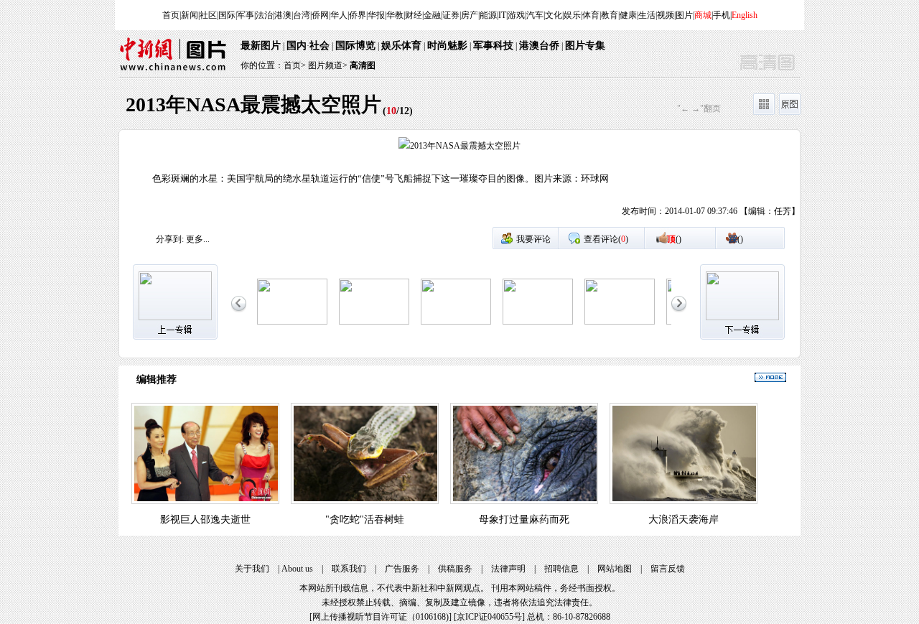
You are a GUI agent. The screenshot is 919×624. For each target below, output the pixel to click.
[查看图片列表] (764, 112)
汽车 (535, 15)
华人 (338, 15)
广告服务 (402, 569)
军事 (245, 15)
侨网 (320, 15)
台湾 (301, 15)
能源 (488, 15)
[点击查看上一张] (289, 181)
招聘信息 (561, 569)
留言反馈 (667, 569)
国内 (296, 45)
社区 (208, 15)
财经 (413, 15)
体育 (591, 15)
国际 (226, 15)
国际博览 (355, 45)
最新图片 (261, 45)
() (674, 239)
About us (297, 569)
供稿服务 (455, 569)
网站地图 (614, 569)
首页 (170, 15)
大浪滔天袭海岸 (683, 519)
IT (502, 15)
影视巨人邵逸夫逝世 (205, 519)
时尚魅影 (447, 45)
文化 (553, 15)
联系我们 (349, 569)
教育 (609, 15)
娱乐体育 (401, 45)
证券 (451, 15)
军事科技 (493, 45)
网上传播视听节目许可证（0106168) (380, 617)
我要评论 (533, 239)
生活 (647, 15)
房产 (469, 15)
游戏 (516, 15)
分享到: (170, 239)
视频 (665, 15)
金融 (432, 15)
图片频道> (327, 65)
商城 (703, 15)
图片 (684, 15)
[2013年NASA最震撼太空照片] (292, 322)
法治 (264, 15)
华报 (376, 15)
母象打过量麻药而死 (524, 519)
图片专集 (585, 45)
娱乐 (572, 15)
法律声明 (508, 569)
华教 (394, 15)
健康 (628, 15)
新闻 (189, 15)
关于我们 (252, 569)
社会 (319, 45)
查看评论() (606, 239)
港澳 (282, 15)
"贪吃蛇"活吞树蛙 (364, 519)
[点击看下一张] (630, 181)
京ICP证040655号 (489, 617)
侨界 (357, 15)
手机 (721, 15)
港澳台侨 (539, 45)
